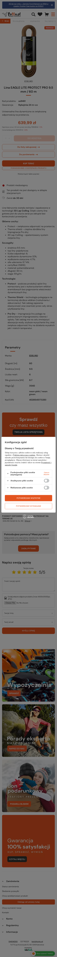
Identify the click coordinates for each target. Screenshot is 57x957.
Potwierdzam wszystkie (28, 498)
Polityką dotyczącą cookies (24, 455)
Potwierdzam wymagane (28, 506)
